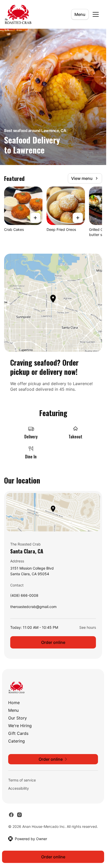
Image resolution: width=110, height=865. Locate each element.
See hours (87, 627)
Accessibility (18, 788)
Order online (53, 642)
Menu (79, 14)
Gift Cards (18, 733)
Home (14, 702)
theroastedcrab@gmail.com (33, 607)
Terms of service (22, 780)
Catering (16, 741)
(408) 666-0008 (24, 596)
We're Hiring (20, 725)
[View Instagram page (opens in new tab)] (19, 815)
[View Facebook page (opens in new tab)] (11, 815)
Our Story (17, 717)
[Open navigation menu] (96, 14)
